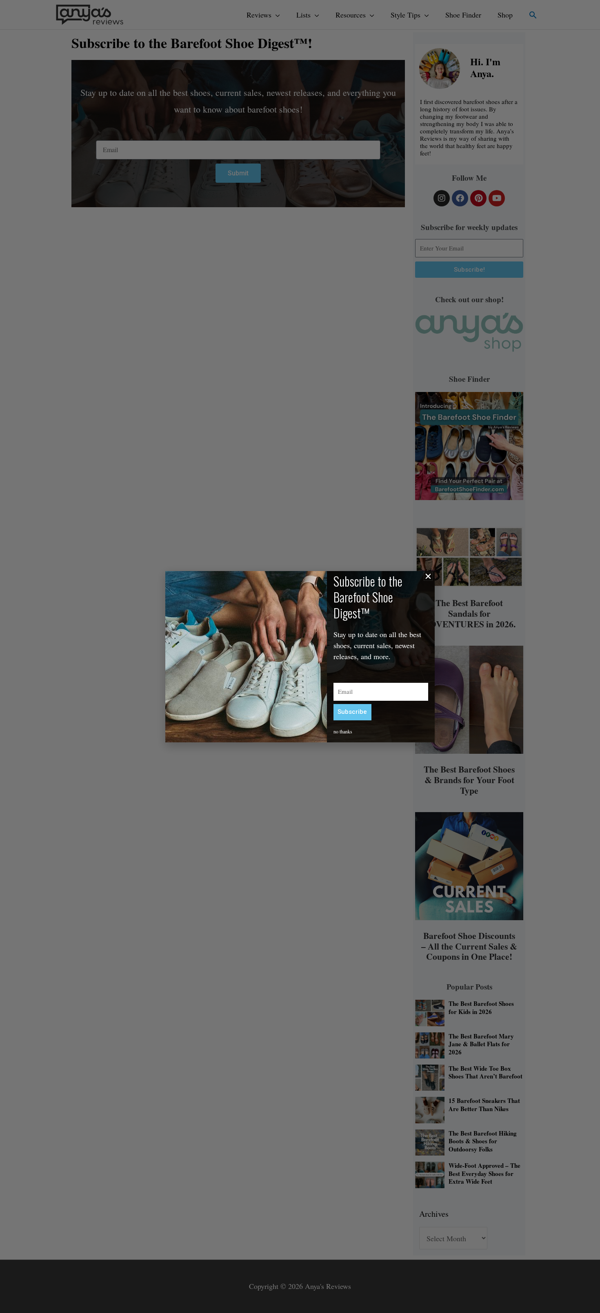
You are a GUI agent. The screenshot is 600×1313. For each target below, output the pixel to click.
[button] (428, 576)
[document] (300, 656)
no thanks (342, 731)
